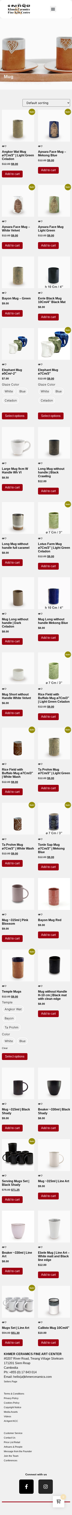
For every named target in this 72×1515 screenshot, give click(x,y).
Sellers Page (10, 1381)
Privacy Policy (11, 1398)
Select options (14, 415)
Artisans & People (13, 1447)
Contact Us (9, 1437)
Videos (7, 1416)
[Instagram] (45, 1487)
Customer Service (13, 1433)
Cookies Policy (11, 1403)
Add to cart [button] (12, 174)
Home (7, 83)
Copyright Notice (12, 1407)
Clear (5, 1048)
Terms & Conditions (14, 1393)
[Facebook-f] (26, 1487)
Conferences (10, 1460)
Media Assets (11, 1412)
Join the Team (11, 1456)
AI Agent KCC (11, 1421)
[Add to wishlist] (5, 146)
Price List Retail (12, 1442)
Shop (15, 83)
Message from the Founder (18, 1451)
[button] (53, 9)
